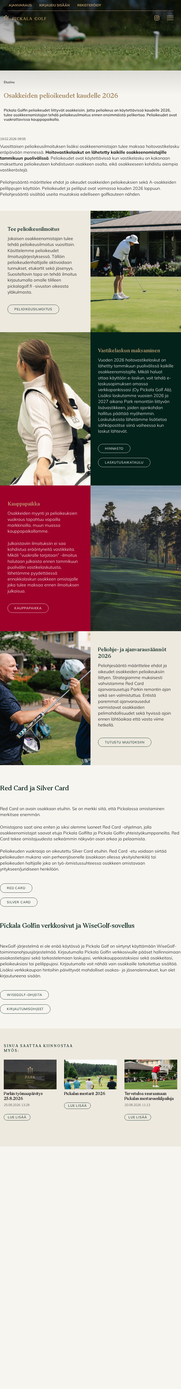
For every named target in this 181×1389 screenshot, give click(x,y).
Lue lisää (17, 1117)
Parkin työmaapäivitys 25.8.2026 (23, 1096)
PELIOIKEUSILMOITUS (33, 309)
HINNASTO (114, 448)
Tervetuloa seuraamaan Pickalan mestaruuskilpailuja (149, 1096)
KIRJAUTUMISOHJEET (25, 1009)
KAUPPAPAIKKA (28, 608)
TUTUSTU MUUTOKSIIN (124, 742)
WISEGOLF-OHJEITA (24, 995)
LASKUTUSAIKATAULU (124, 462)
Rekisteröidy (89, 5)
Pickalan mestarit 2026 (84, 1094)
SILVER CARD (19, 902)
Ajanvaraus (20, 5)
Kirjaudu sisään (54, 5)
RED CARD (16, 888)
